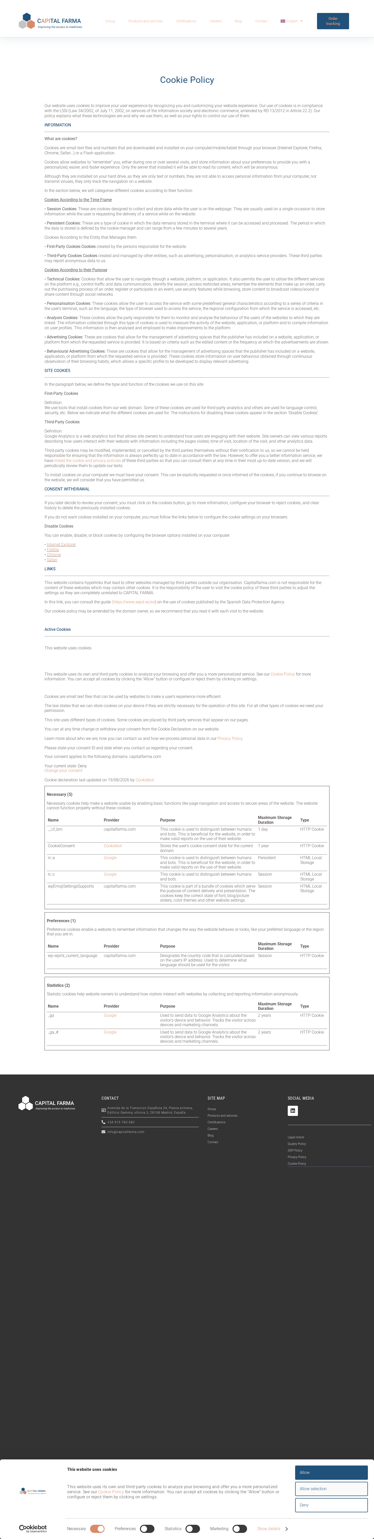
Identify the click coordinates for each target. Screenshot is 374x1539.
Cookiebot (145, 780)
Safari (52, 559)
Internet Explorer (61, 544)
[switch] (147, 1529)
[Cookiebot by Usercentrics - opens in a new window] (33, 1529)
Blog (238, 21)
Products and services (145, 21)
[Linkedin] (293, 1111)
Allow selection (313, 1488)
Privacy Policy (297, 1157)
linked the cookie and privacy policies (87, 460)
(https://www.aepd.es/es (133, 602)
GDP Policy (295, 1150)
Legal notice (296, 1137)
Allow (305, 1472)
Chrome (54, 554)
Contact (261, 21)
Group (110, 21)
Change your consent (63, 770)
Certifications (186, 21)
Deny (304, 1505)
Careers (216, 21)
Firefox (53, 549)
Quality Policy (297, 1144)
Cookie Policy (297, 1164)
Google (110, 857)
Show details (268, 1528)
